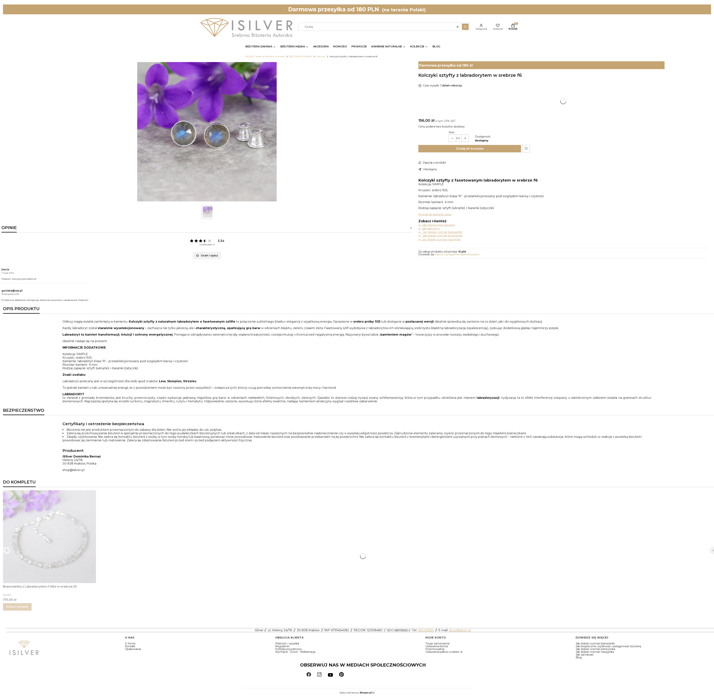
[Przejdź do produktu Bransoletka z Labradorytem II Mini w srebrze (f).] (49, 536)
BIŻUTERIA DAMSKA (300, 56)
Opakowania (133, 649)
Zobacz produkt (17, 606)
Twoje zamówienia (437, 643)
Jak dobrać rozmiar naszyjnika (595, 652)
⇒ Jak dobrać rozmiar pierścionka (440, 235)
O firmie (130, 643)
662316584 (426, 630)
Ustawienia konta (436, 646)
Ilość (452, 132)
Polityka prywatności (288, 649)
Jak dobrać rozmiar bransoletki (595, 643)
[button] (465, 27)
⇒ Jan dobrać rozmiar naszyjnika (439, 239)
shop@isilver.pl (73, 470)
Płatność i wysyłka (287, 643)
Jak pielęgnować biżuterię (438, 225)
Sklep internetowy (356, 692)
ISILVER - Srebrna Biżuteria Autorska (265, 56)
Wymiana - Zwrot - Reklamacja (295, 652)
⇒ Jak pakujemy (429, 228)
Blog (579, 657)
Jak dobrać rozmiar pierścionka (595, 649)
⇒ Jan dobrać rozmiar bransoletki (440, 232)
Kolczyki (320, 56)
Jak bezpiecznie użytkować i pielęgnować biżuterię (608, 646)
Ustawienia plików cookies (442, 652)
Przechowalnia (434, 649)
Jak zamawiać (585, 654)
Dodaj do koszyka (469, 148)
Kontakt (130, 646)
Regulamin (282, 646)
